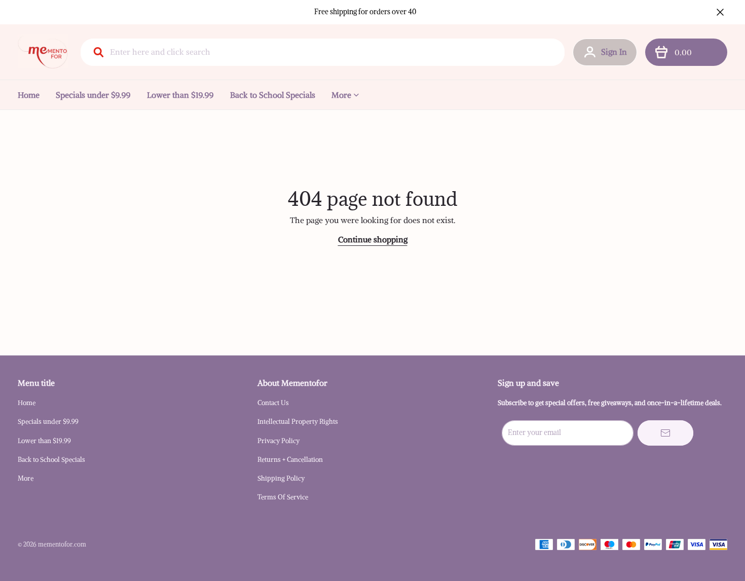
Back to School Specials (272, 95)
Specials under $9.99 (93, 95)
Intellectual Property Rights (297, 421)
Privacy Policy (278, 441)
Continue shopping (372, 239)
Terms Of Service (282, 497)
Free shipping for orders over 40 (365, 11)
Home (29, 95)
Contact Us (273, 402)
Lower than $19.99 (180, 95)
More (341, 95)
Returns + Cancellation (290, 459)
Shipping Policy (281, 478)
